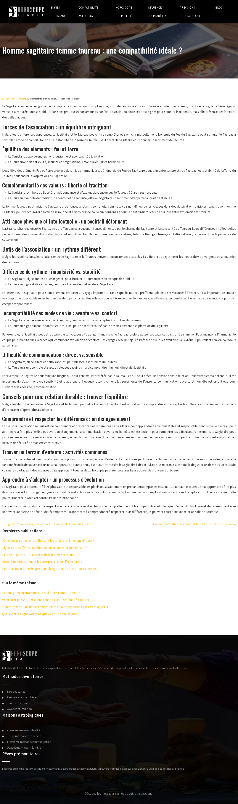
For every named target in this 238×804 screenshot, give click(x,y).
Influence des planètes (157, 12)
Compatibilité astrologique (88, 12)
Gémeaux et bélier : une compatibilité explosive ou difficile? (192, 524)
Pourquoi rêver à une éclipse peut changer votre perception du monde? (49, 569)
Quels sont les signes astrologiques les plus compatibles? (40, 614)
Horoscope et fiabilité (123, 12)
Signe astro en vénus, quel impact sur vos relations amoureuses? (48, 524)
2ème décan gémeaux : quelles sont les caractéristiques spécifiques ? (48, 541)
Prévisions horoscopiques (191, 12)
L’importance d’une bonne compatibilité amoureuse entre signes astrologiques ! (55, 607)
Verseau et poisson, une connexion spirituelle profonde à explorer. (46, 600)
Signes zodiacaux (58, 12)
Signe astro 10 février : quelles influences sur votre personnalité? (45, 548)
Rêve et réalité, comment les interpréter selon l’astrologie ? (42, 562)
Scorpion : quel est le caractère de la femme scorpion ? (38, 555)
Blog (219, 7)
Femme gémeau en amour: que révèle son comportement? (41, 593)
